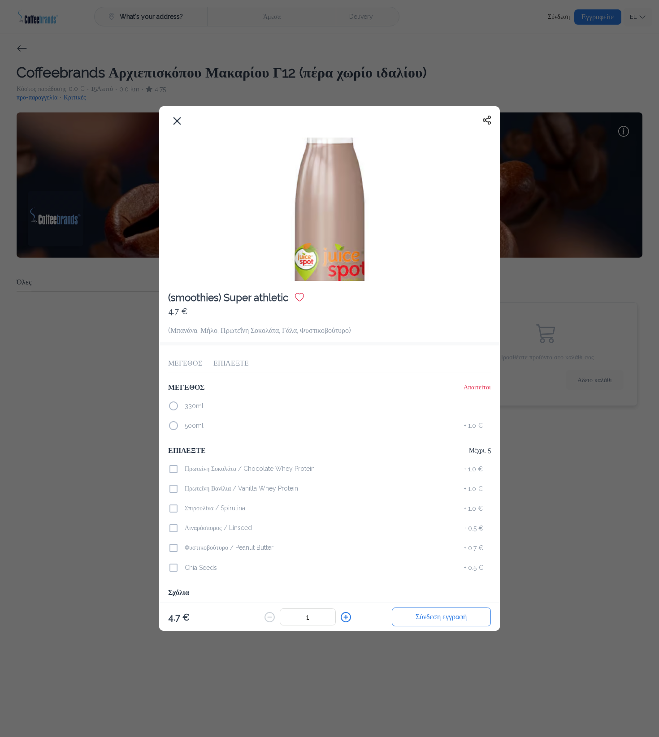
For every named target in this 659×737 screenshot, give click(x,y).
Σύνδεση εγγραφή (441, 617)
